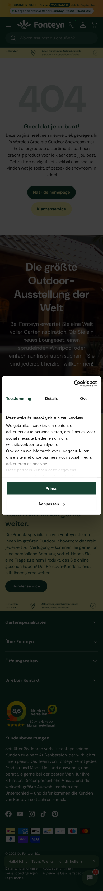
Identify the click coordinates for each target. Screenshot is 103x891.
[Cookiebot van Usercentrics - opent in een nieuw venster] (74, 383)
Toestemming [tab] (18, 398)
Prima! (51, 488)
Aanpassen (48, 504)
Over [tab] (84, 398)
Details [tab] (51, 398)
